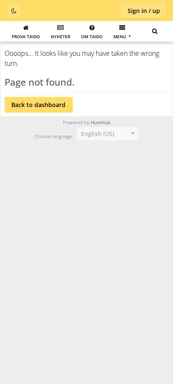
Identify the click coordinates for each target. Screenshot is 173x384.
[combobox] (107, 133)
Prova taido (26, 36)
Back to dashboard (38, 105)
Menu (120, 36)
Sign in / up (144, 11)
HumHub (100, 122)
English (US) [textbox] (97, 134)
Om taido (91, 36)
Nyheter (60, 36)
